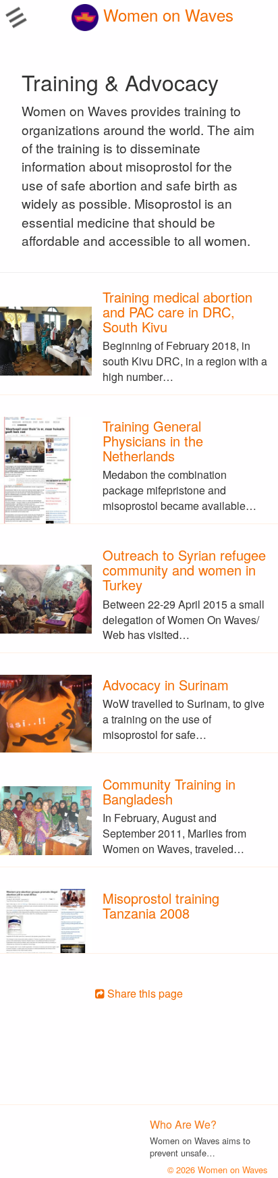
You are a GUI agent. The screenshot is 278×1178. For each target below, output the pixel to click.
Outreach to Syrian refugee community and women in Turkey (184, 569)
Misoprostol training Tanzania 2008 (161, 905)
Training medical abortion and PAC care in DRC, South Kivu (177, 311)
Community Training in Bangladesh (169, 791)
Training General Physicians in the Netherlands (153, 440)
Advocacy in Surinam (166, 684)
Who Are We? (183, 1124)
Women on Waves (166, 14)
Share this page (144, 993)
